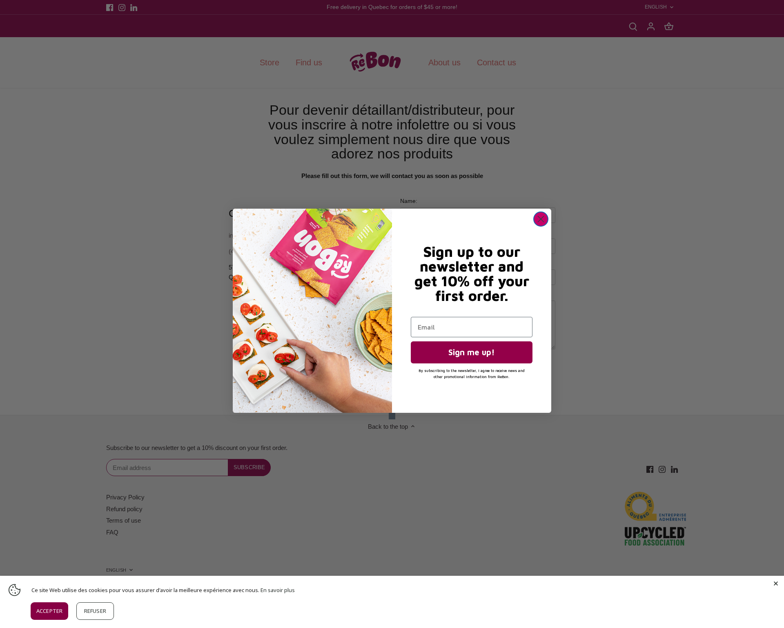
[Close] (776, 584)
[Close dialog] (541, 219)
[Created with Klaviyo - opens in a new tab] (392, 416)
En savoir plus (278, 590)
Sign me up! (471, 352)
